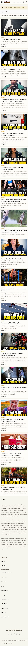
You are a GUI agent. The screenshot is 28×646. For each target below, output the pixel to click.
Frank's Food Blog (4, 608)
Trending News (4, 577)
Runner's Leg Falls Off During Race (11, 323)
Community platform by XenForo (14, 640)
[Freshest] (23, 2)
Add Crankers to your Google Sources (14, 7)
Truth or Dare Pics (4, 603)
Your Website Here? (5, 617)
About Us (3, 561)
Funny (3, 37)
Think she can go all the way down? (11, 39)
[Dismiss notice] (26, 7)
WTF (2, 67)
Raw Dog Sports (4, 590)
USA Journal (3, 581)
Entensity (3, 595)
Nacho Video (3, 612)
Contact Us (3, 565)
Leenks (2, 586)
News (3, 97)
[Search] (26, 2)
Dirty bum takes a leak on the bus (10, 69)
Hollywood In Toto (4, 599)
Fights (3, 351)
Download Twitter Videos (6, 572)
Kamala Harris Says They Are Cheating (12, 258)
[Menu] (1, 2)
